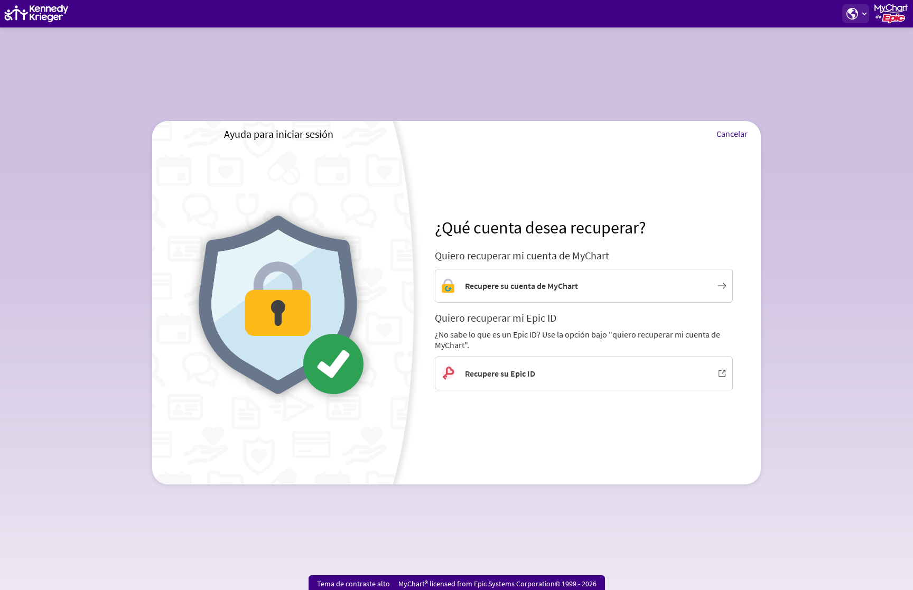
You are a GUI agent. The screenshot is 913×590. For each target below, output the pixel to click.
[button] (855, 13)
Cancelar (732, 133)
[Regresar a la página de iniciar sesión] (36, 13)
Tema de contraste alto (353, 583)
